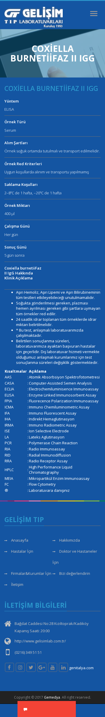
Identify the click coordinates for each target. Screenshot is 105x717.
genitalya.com (81, 667)
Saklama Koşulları (21, 184)
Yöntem (11, 101)
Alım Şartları (16, 142)
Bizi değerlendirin (74, 573)
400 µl (9, 213)
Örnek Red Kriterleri (23, 163)
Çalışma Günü (17, 226)
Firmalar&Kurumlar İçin (30, 573)
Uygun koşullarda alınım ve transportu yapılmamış (46, 172)
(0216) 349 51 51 (28, 652)
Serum (10, 130)
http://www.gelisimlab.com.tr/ (40, 641)
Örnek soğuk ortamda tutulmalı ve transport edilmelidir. (52, 151)
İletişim (16, 584)
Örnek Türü (15, 121)
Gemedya (52, 697)
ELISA (9, 109)
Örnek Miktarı (17, 205)
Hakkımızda (69, 540)
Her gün (11, 234)
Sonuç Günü (15, 247)
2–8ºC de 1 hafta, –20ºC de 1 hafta (33, 192)
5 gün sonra (14, 255)
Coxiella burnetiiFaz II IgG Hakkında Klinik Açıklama (22, 273)
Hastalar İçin (21, 551)
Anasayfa (19, 540)
